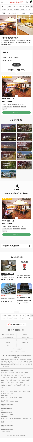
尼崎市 (7, 418)
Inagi (2, 387)
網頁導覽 (8, 342)
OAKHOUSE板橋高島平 (7, 273)
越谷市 (24, 391)
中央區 (8, 377)
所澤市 (20, 391)
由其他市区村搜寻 (14, 13)
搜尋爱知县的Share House (7, 404)
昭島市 (22, 155)
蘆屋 (31, 418)
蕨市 (8, 393)
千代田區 (3, 377)
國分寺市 (3, 385)
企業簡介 (25, 334)
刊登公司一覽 (25, 342)
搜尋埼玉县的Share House (7, 390)
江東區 (2, 379)
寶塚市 (2, 418)
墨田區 (28, 377)
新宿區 (15, 377)
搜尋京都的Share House (6, 408)
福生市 (6, 174)
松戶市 (15, 397)
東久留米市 (6, 165)
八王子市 (13, 382)
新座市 (15, 391)
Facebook (10, 351)
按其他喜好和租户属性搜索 (11, 246)
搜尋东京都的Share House (7, 370)
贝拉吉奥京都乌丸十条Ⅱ (23, 297)
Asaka (12, 393)
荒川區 (14, 380)
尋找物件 (4, 13)
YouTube (23, 351)
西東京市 (19, 385)
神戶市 (11, 418)
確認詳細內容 (16, 112)
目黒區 (11, 379)
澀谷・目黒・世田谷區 (21, 374)
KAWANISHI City (17, 418)
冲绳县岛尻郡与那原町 (6, 431)
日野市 (22, 165)
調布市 (22, 128)
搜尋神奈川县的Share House (7, 400)
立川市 (22, 146)
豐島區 (7, 380)
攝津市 (7, 414)
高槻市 (11, 414)
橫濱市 (2, 401)
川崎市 (7, 401)
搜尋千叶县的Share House (7, 395)
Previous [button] (4, 86)
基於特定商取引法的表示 (8, 337)
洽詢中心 (8, 340)
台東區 (24, 377)
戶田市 (11, 391)
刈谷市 (2, 406)
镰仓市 (16, 401)
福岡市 (2, 427)
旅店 (8, 345)
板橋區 (19, 380)
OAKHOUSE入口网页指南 (8, 334)
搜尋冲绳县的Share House (7, 429)
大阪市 (2, 414)
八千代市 (20, 397)
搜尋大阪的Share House (6, 412)
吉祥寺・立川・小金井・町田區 (7, 372)
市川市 (2, 397)
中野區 (29, 379)
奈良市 (2, 422)
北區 (11, 380)
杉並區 (2, 380)
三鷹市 (6, 128)
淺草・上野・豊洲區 (19, 375)
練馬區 (23, 380)
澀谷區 (25, 379)
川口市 (7, 391)
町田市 (6, 146)
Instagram (17, 351)
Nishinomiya (25, 418)
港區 (12, 377)
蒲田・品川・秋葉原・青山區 (7, 375)
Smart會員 (24, 340)
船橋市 (7, 397)
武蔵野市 (22, 382)
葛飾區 (2, 382)
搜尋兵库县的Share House (7, 416)
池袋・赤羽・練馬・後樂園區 (22, 372)
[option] (16, 86)
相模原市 (12, 401)
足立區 (27, 380)
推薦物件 (24, 13)
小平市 (23, 385)
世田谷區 (20, 379)
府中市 (22, 137)
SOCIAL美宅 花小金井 (8, 99)
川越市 (28, 391)
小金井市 (6, 155)
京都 (2, 410)
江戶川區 (7, 382)
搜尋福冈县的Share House (7, 425)
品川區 (7, 379)
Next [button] (29, 86)
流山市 (11, 397)
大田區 (15, 379)
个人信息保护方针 (25, 337)
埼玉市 (2, 391)
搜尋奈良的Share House (6, 421)
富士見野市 (3, 393)
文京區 (20, 377)
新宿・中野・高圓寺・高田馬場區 (8, 374)
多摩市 (6, 137)
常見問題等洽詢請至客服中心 (18, 324)
